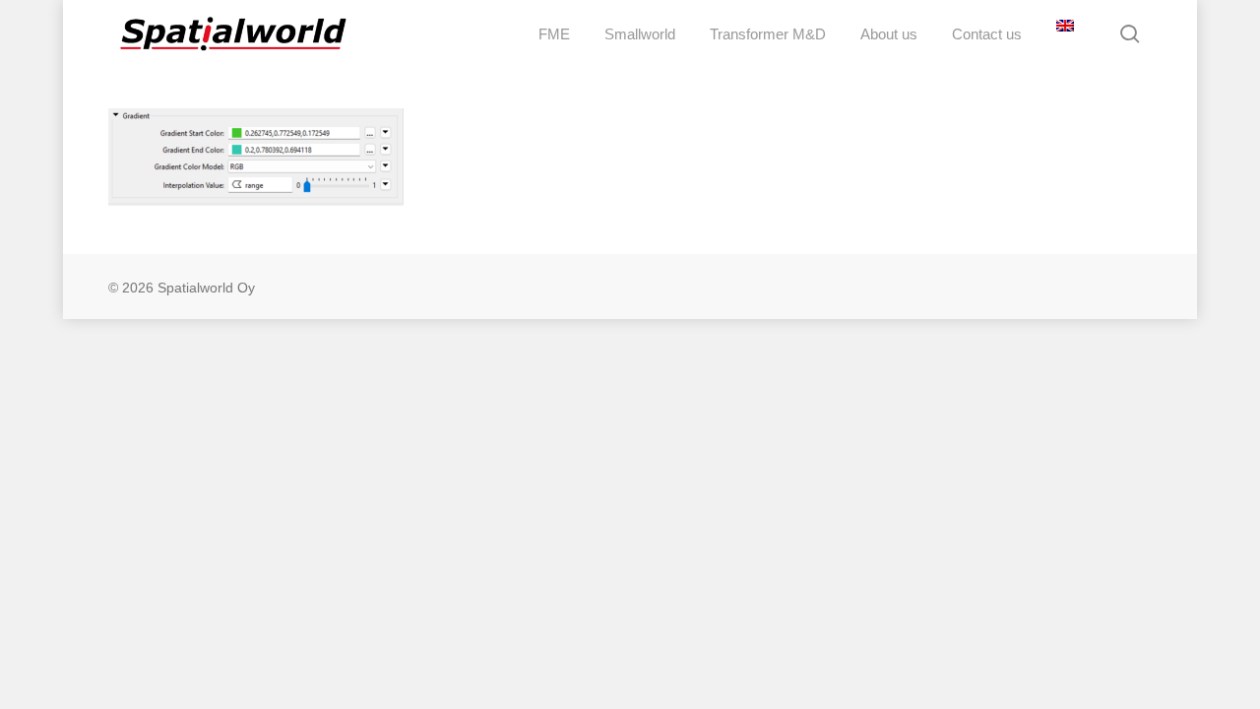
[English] (1062, 34)
